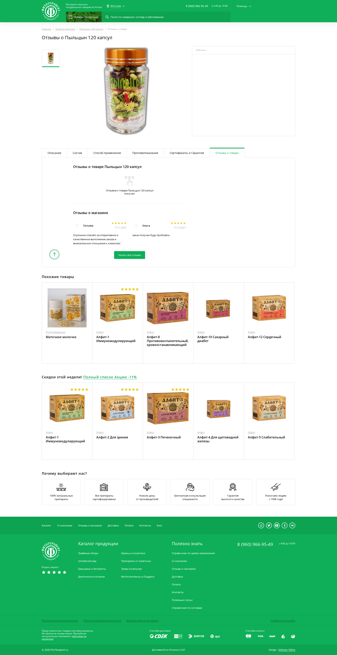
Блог (159, 525)
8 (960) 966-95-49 (197, 6)
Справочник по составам (187, 608)
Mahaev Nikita (286, 649)
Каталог (46, 525)
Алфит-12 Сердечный (264, 337)
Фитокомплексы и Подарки (137, 576)
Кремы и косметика (133, 553)
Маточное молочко (61, 337)
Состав (77, 153)
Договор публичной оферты (143, 620)
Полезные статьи (182, 600)
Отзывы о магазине (90, 525)
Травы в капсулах (131, 569)
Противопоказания (145, 153)
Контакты (145, 525)
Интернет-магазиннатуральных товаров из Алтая (84, 6)
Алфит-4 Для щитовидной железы (218, 439)
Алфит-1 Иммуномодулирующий (116, 339)
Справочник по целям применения (193, 553)
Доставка (113, 525)
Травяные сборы (88, 553)
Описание (54, 153)
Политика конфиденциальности (102, 620)
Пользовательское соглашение (60, 620)
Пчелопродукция (55, 332)
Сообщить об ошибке (282, 620)
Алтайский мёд (87, 561)
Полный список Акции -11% (110, 377)
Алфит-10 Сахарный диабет (213, 339)
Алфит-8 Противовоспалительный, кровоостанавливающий (168, 341)
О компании (64, 525)
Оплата (129, 525)
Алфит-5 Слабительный (266, 437)
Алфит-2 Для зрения (112, 437)
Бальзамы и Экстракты (92, 569)
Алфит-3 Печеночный (164, 437)
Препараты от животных (136, 561)
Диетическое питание (91, 576)
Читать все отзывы (129, 255)
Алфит (100, 332)
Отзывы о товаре (227, 153)
